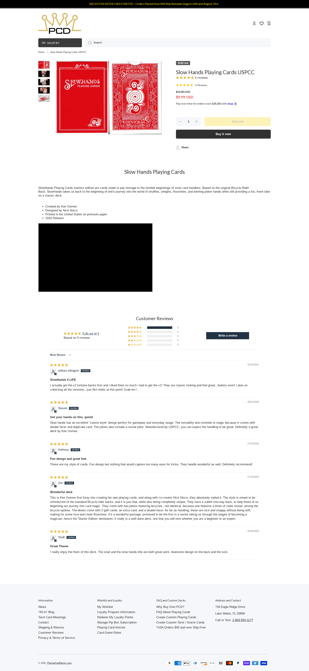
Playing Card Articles (111, 627)
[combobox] (178, 42)
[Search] (88, 42)
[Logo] (59, 23)
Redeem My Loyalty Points (115, 617)
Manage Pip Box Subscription (117, 622)
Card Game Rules (109, 632)
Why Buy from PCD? (170, 607)
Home (41, 52)
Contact (43, 622)
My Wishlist (105, 607)
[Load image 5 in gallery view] (44, 98)
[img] (59, 365)
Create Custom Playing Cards (176, 617)
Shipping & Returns (51, 627)
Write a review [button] (227, 335)
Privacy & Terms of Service (56, 638)
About (42, 607)
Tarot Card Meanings (52, 617)
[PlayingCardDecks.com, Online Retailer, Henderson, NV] (106, 663)
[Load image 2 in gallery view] (44, 74)
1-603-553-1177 (242, 620)
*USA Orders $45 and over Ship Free (181, 627)
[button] (185, 77)
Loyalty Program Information (116, 612)
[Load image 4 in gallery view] (44, 90)
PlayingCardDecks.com (59, 663)
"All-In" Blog (46, 612)
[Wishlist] (261, 23)
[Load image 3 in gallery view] (44, 82)
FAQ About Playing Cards (173, 612)
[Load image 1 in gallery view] (44, 65)
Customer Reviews (51, 632)
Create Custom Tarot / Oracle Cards (180, 622)
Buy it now (223, 134)
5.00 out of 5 (90, 333)
